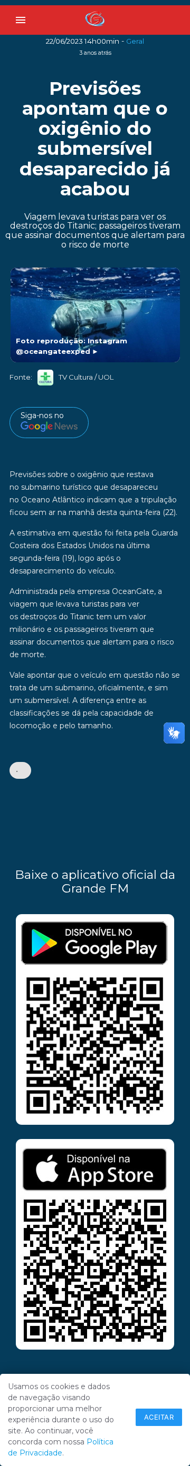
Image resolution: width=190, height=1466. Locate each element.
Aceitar (159, 1417)
